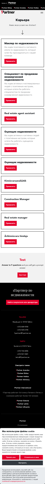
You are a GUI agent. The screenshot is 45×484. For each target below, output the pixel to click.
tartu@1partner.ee (22, 357)
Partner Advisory (22, 380)
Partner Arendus (19, 8)
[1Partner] (8, 12)
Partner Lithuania (22, 407)
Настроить (23, 463)
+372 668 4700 (22, 327)
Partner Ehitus (6, 8)
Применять (10, 61)
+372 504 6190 (22, 330)
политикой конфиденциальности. (14, 481)
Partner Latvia (22, 404)
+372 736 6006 (22, 351)
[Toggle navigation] (42, 12)
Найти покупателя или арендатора (22, 302)
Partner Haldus (33, 8)
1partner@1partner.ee (22, 333)
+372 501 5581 (22, 354)
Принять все (10, 457)
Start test (22, 275)
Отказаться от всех (31, 457)
